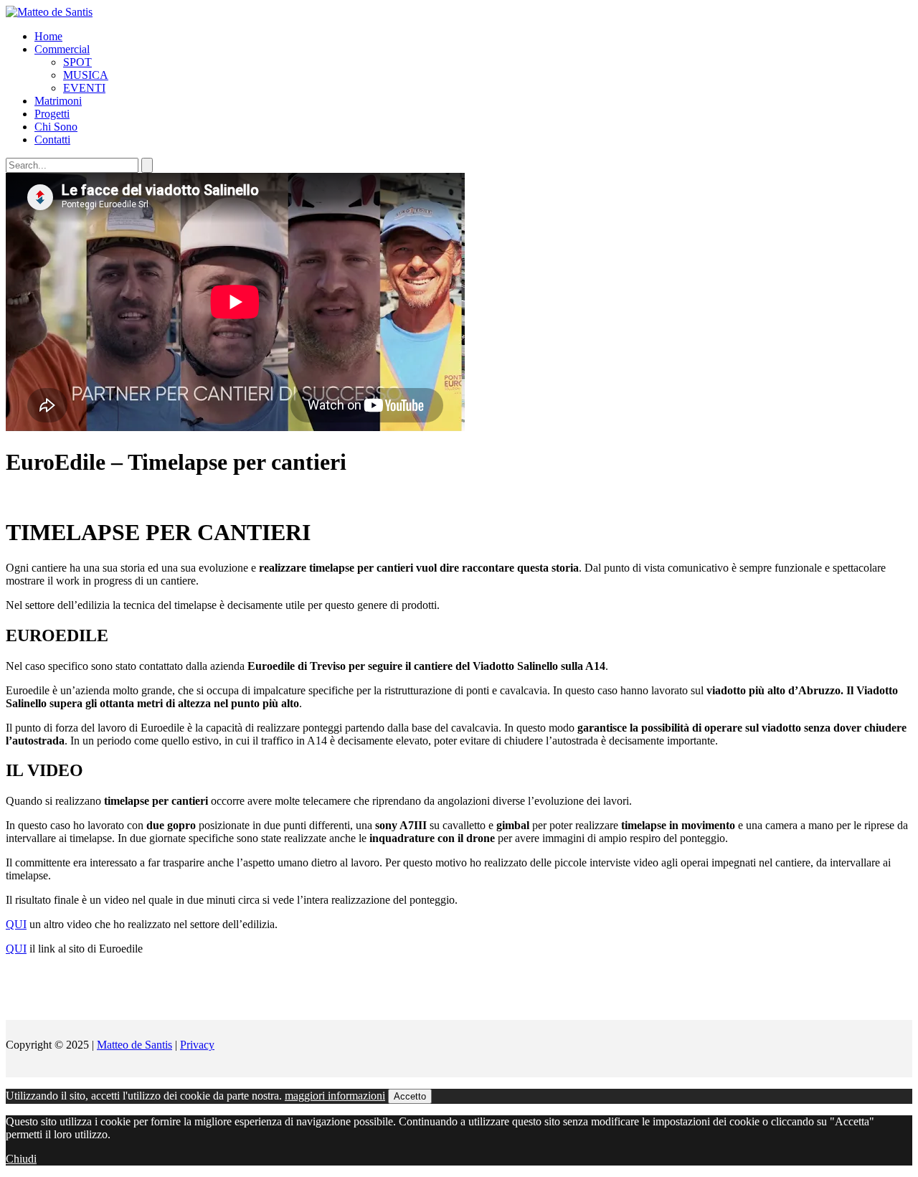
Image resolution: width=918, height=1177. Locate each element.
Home (48, 36)
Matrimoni (58, 101)
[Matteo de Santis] (49, 12)
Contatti (52, 139)
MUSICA (85, 75)
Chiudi (21, 1159)
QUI (16, 924)
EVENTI (84, 88)
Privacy (197, 1045)
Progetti (52, 114)
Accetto (410, 1096)
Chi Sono (55, 126)
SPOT (77, 62)
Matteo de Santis (134, 1045)
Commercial (62, 49)
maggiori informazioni (335, 1095)
